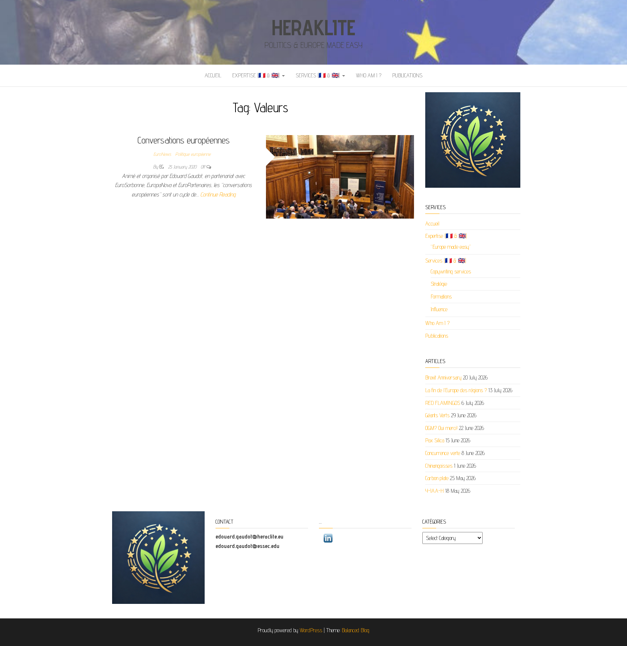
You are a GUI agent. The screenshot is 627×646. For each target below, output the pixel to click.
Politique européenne (192, 154)
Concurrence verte (442, 453)
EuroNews (162, 154)
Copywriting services (451, 271)
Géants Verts (437, 415)
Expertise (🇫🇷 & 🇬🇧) (256, 75)
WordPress (311, 630)
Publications (407, 75)
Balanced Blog (355, 630)
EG (162, 167)
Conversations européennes (184, 140)
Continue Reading (217, 194)
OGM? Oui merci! (441, 427)
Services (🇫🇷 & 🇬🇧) (318, 75)
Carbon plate (436, 478)
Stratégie (439, 283)
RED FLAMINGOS (442, 402)
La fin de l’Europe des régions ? (456, 390)
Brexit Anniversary (443, 377)
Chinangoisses (438, 465)
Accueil (213, 75)
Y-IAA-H (434, 490)
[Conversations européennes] (340, 176)
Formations (441, 296)
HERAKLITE (313, 27)
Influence (439, 309)
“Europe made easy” (451, 246)
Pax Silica (434, 440)
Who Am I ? (368, 75)
